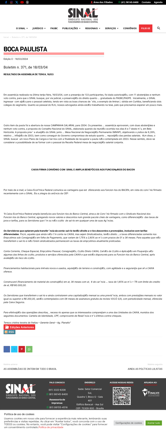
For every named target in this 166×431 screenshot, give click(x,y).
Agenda (158, 2)
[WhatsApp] (29, 349)
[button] (158, 28)
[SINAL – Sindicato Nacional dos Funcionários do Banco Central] (83, 15)
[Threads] (27, 2)
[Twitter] (16, 2)
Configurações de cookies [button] (129, 423)
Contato (146, 2)
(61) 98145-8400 (129, 2)
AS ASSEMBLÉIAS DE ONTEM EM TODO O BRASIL (30, 369)
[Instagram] (11, 2)
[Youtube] (22, 2)
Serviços (110, 28)
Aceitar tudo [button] (154, 423)
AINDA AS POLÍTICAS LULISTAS (145, 369)
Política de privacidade (51, 427)
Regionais (91, 28)
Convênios (130, 28)
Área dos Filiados (103, 2)
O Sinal (20, 28)
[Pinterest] (21, 349)
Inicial (6, 37)
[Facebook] (6, 2)
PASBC (54, 28)
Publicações (70, 28)
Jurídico (38, 28)
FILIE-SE (145, 28)
